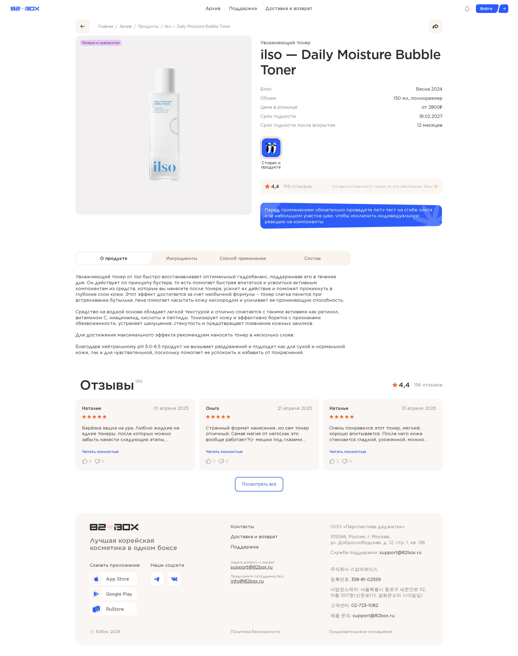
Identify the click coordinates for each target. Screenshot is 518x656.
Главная (105, 26)
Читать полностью (100, 451)
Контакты (242, 526)
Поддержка (243, 8)
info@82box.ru (247, 581)
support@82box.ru (252, 567)
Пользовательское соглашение (361, 631)
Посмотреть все (259, 484)
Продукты (148, 26)
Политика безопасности (255, 631)
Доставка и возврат (288, 8)
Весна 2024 (429, 89)
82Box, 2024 (108, 631)
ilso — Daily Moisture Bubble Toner (198, 26)
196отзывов (297, 186)
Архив (213, 8)
